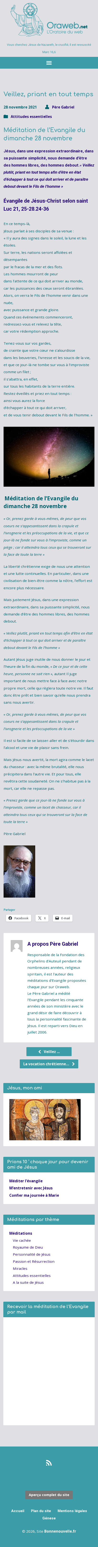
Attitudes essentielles (31, 116)
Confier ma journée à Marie (34, 1195)
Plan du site (41, 1511)
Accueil (17, 1511)
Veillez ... (51, 1051)
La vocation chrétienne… (46, 1064)
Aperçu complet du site (49, 1495)
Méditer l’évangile (26, 1181)
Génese (49, 1518)
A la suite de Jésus (28, 1282)
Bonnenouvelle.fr (60, 1531)
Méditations (20, 1233)
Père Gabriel (63, 107)
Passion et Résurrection (33, 1261)
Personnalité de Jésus (31, 1254)
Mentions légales (72, 1511)
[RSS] (49, 1462)
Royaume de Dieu (28, 1247)
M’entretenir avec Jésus (31, 1188)
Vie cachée (22, 1240)
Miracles (20, 1268)
